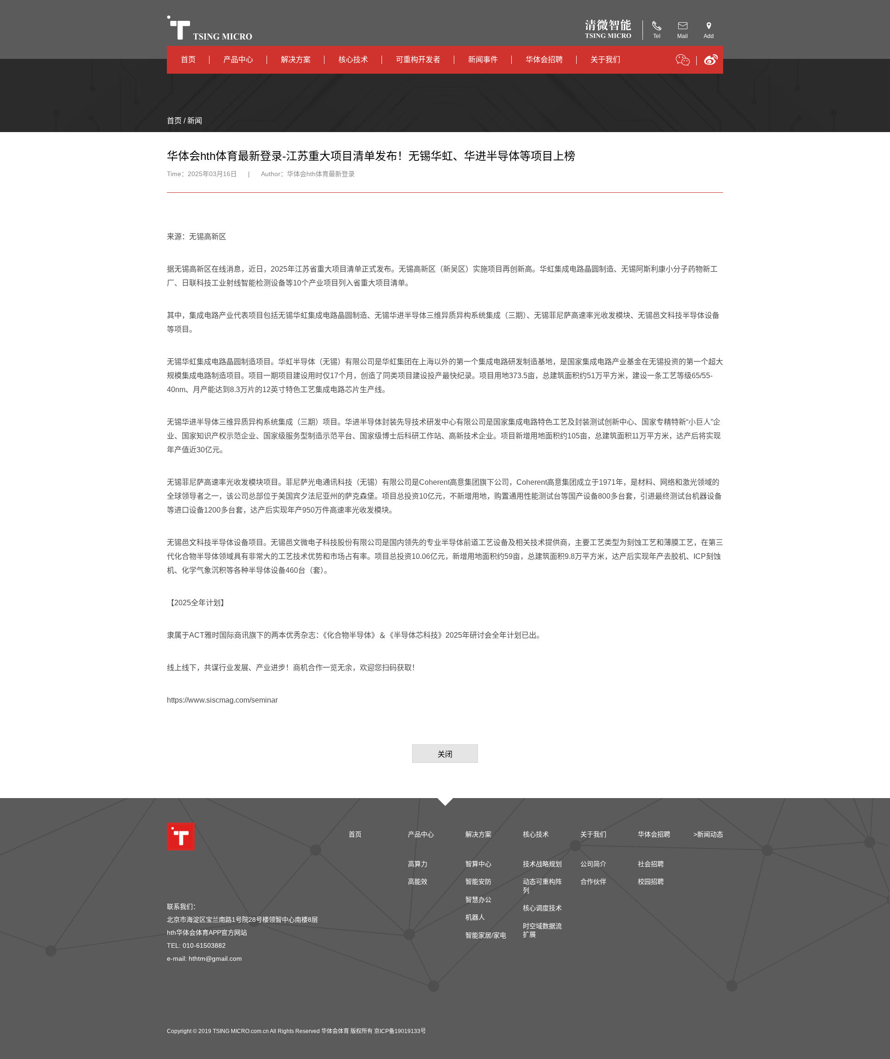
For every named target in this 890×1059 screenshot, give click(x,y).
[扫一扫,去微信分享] (683, 61)
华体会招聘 (544, 59)
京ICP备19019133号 (400, 1031)
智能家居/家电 (485, 935)
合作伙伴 (593, 881)
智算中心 (478, 864)
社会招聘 (651, 864)
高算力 (417, 864)
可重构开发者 (418, 59)
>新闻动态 (708, 834)
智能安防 (478, 881)
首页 (188, 59)
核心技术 (353, 59)
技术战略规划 (542, 864)
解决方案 (296, 59)
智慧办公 (478, 899)
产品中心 (238, 59)
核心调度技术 (542, 908)
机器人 (475, 917)
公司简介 (593, 864)
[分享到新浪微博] (710, 63)
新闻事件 (483, 59)
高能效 (417, 881)
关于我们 (605, 59)
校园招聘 (651, 881)
